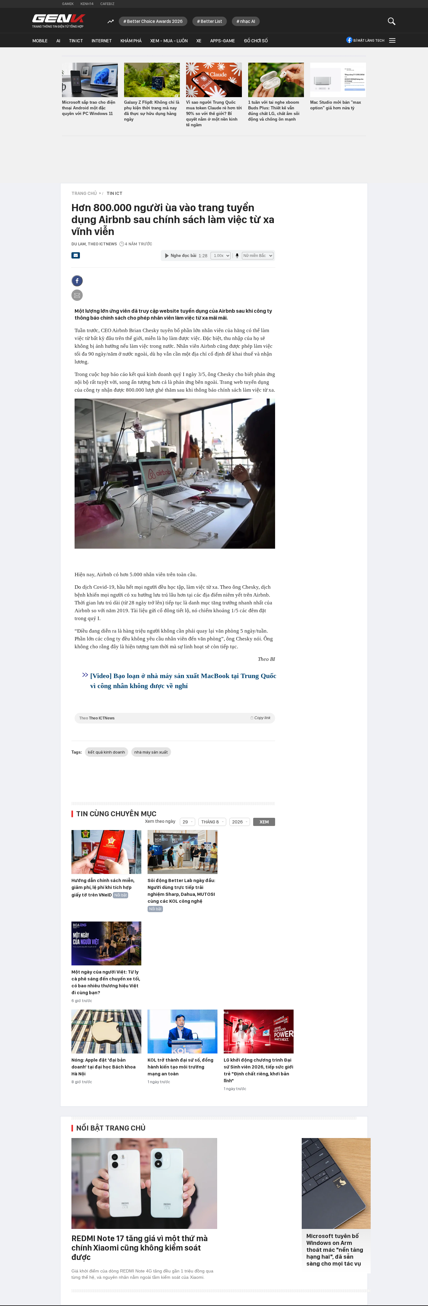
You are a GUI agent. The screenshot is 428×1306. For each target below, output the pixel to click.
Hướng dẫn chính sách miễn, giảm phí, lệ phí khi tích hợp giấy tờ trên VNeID (102, 888)
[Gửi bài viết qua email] (75, 257)
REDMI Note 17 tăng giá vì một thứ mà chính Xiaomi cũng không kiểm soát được (139, 1247)
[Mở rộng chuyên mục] (392, 40)
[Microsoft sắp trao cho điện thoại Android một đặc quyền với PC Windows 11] (90, 80)
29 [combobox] (185, 822)
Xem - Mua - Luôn (169, 41)
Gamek (68, 4)
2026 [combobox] (237, 822)
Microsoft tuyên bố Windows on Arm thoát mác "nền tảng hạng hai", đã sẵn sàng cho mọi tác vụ (334, 1249)
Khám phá (131, 41)
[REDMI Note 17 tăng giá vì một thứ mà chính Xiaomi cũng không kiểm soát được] (144, 1183)
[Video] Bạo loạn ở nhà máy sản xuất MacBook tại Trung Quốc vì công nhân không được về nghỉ (183, 681)
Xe (198, 41)
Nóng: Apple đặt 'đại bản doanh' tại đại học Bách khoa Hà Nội (103, 1067)
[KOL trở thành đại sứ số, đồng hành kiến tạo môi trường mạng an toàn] (182, 1032)
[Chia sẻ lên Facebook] (77, 280)
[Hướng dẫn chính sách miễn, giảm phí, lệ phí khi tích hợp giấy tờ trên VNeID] (106, 852)
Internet (102, 41)
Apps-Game (222, 41)
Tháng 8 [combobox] (210, 822)
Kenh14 (87, 4)
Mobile (40, 41)
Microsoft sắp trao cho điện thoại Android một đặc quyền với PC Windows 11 (88, 108)
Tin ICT (76, 41)
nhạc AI (247, 21)
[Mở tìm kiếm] (392, 21)
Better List (211, 21)
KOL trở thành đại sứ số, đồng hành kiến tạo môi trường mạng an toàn (180, 1067)
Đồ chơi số (256, 41)
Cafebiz (107, 4)
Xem (264, 822)
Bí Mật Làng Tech (368, 40)
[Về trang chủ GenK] (59, 21)
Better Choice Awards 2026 (155, 21)
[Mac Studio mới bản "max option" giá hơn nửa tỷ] (338, 80)
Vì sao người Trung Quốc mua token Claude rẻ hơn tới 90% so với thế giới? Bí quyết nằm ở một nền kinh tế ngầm (214, 113)
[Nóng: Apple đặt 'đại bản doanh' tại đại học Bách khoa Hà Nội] (106, 1032)
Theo (174, 718)
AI (58, 41)
